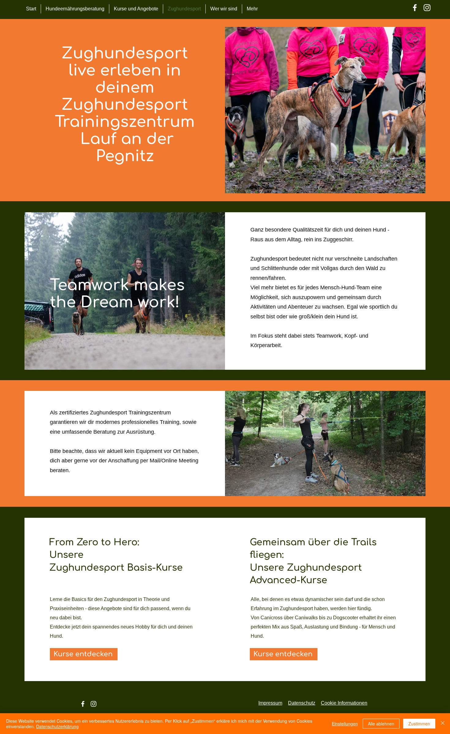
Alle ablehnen (381, 724)
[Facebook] (414, 7)
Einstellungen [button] (345, 724)
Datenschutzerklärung (57, 726)
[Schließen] (442, 723)
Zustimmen (419, 724)
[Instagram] (427, 7)
